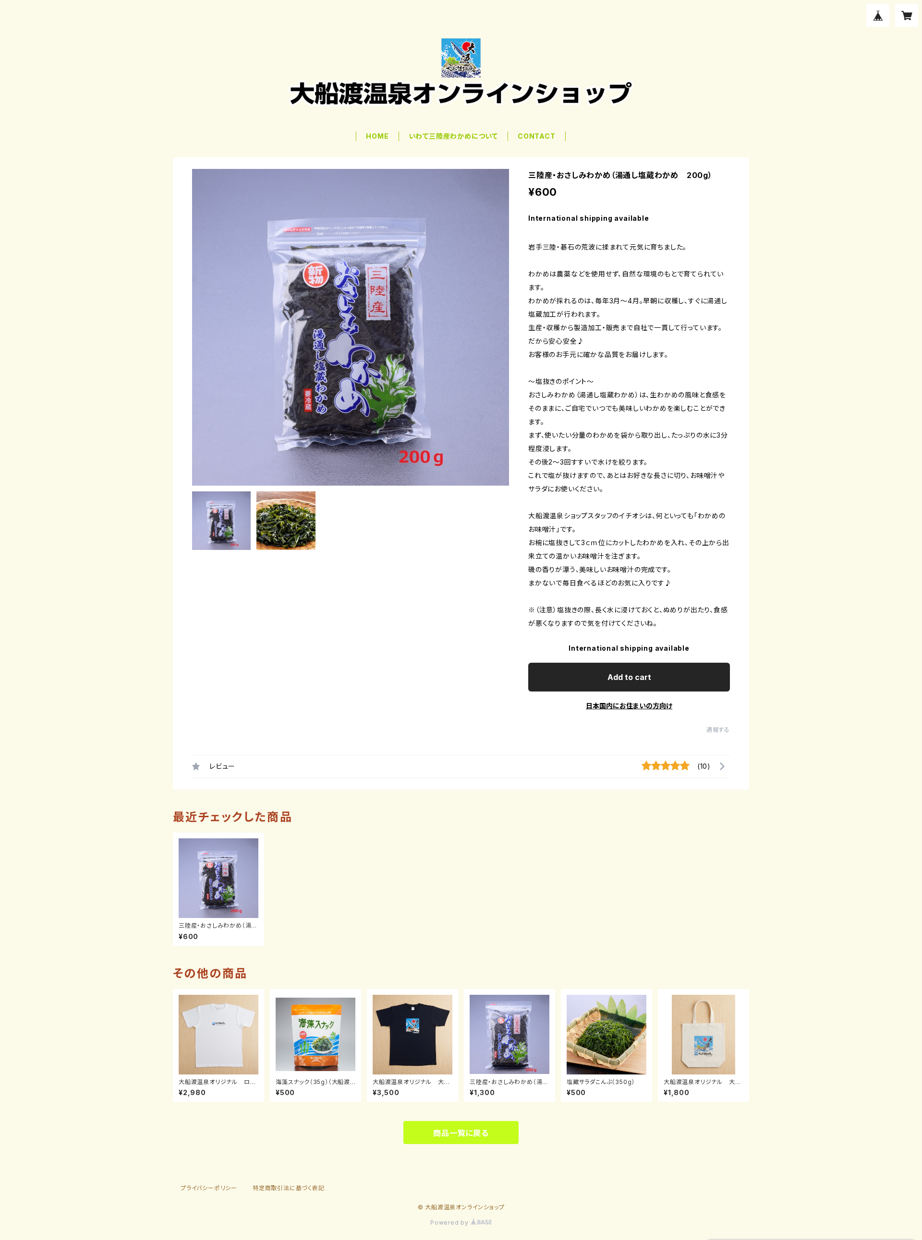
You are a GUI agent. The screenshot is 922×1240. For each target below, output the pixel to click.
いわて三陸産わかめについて (453, 136)
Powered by (450, 1222)
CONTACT (537, 136)
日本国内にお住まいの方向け (629, 706)
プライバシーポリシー (209, 1188)
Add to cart (629, 677)
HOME (377, 136)
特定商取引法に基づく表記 (289, 1188)
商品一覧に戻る (461, 1133)
